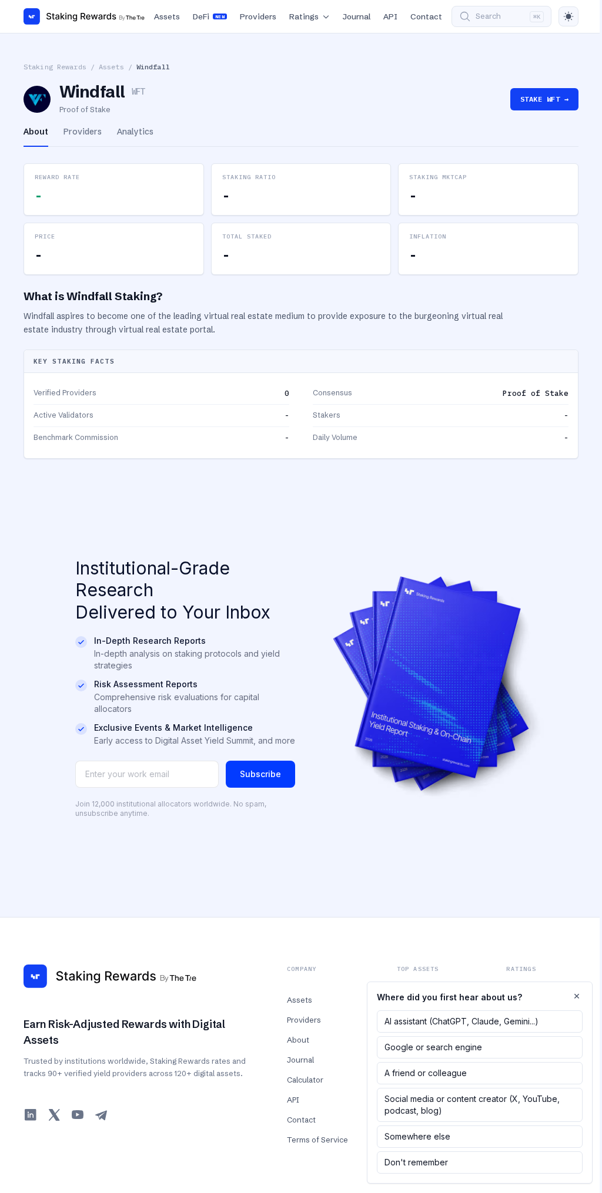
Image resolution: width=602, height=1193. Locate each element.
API (390, 16)
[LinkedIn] (31, 1115)
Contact (426, 16)
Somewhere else (417, 1136)
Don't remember (416, 1162)
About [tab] (36, 131)
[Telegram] (101, 1115)
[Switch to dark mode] (568, 16)
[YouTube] (78, 1115)
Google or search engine (433, 1047)
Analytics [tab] (135, 131)
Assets (167, 16)
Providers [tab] (82, 131)
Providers (258, 16)
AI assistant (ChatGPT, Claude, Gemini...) (461, 1021)
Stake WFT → (544, 99)
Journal (356, 16)
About (298, 1039)
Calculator (305, 1079)
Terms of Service (317, 1139)
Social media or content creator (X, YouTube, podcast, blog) (472, 1104)
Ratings (304, 16)
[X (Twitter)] (54, 1115)
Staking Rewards (55, 66)
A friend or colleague (425, 1073)
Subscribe (260, 774)
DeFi (209, 16)
